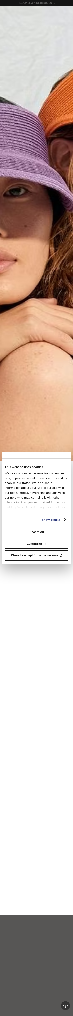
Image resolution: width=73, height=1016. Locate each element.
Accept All (36, 532)
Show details (51, 519)
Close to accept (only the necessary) (36, 555)
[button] (68, 10)
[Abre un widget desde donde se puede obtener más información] (55, 1009)
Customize (34, 543)
